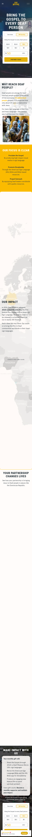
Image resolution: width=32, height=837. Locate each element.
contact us (22, 799)
